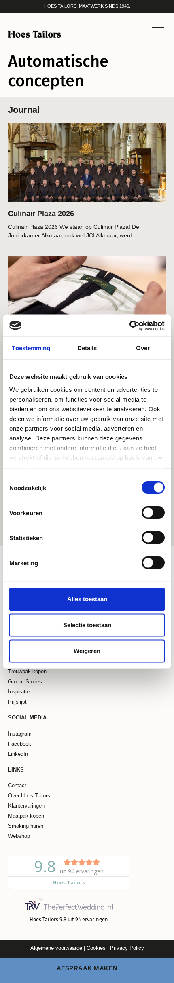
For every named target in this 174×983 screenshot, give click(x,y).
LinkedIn (18, 754)
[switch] (153, 512)
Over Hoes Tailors (29, 796)
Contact (17, 786)
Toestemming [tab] (31, 348)
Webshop (19, 836)
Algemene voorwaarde (56, 948)
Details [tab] (87, 348)
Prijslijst (17, 702)
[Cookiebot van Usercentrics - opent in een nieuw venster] (129, 325)
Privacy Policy (127, 948)
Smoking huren (25, 826)
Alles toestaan (87, 599)
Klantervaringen (26, 806)
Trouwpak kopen (27, 671)
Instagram (20, 734)
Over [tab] (143, 348)
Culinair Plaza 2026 (41, 213)
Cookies (95, 948)
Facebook (19, 744)
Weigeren (87, 650)
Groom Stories (25, 682)
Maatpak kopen (26, 816)
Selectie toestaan (87, 625)
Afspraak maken (87, 968)
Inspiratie (19, 692)
